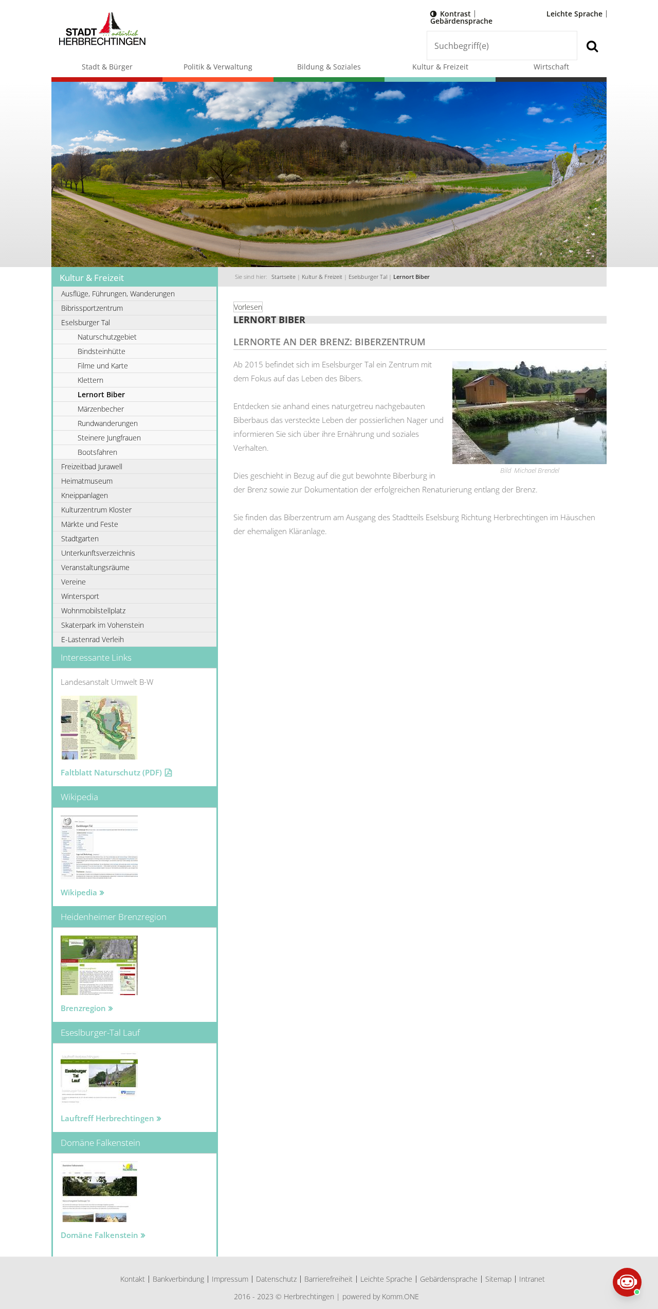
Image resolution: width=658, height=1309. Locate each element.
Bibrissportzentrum (92, 308)
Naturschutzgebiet (107, 337)
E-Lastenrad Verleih (92, 639)
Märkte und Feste (89, 524)
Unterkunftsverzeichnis (98, 553)
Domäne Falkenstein (99, 1235)
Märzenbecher (101, 409)
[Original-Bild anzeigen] (529, 461)
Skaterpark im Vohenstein (102, 625)
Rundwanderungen (108, 423)
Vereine (73, 582)
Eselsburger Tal (368, 276)
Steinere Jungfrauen (109, 438)
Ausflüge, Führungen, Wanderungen (118, 293)
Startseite (283, 276)
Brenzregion (83, 1008)
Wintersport (80, 596)
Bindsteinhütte (101, 351)
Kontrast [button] (455, 14)
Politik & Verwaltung (218, 67)
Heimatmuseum (87, 481)
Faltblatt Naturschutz (111, 772)
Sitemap (498, 1279)
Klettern (90, 380)
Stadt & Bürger (107, 67)
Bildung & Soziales (329, 67)
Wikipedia (79, 892)
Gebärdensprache (461, 21)
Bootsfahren (97, 452)
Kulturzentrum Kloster (96, 510)
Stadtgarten (80, 538)
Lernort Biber (411, 276)
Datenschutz (276, 1279)
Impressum (230, 1279)
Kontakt (132, 1279)
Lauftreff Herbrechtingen (107, 1118)
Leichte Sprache (574, 14)
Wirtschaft (551, 67)
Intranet (532, 1279)
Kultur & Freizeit (440, 67)
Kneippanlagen (84, 495)
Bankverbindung (178, 1279)
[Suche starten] (592, 45)
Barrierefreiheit (328, 1279)
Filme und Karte (103, 365)
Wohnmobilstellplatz (93, 610)
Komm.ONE (400, 1296)
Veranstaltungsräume (95, 567)
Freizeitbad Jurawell (91, 466)
